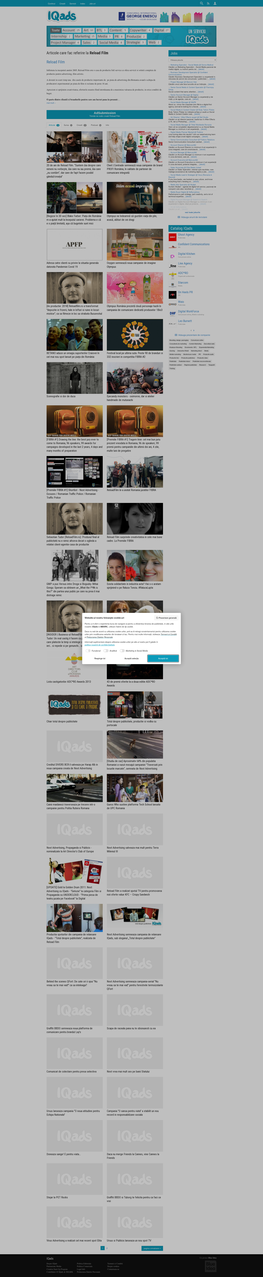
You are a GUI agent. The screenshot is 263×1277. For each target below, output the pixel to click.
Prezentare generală (168, 617)
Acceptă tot (163, 658)
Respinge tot (99, 658)
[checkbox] (93, 650)
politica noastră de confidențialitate (100, 644)
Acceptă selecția (132, 658)
